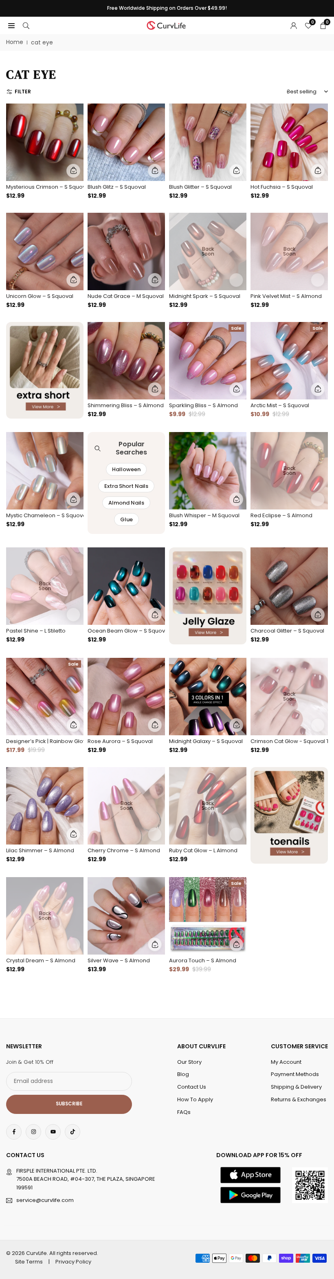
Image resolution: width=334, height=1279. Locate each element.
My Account (286, 1062)
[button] (11, 25)
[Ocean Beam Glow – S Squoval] (126, 586)
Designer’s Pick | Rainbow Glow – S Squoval (45, 741)
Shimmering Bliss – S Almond (126, 405)
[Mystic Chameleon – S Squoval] (45, 470)
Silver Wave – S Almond (119, 960)
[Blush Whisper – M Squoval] (207, 470)
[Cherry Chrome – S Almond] (126, 806)
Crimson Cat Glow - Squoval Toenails (289, 741)
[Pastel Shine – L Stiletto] (45, 586)
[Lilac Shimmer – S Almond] (45, 806)
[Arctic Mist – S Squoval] (289, 360)
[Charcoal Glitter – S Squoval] (289, 586)
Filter (23, 91)
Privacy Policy (73, 1262)
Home (14, 42)
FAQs (184, 1112)
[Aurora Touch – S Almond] (207, 916)
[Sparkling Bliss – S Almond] (207, 360)
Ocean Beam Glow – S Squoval (126, 630)
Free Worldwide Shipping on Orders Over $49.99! (167, 8)
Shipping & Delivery (296, 1087)
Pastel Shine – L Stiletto (36, 630)
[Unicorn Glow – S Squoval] (45, 251)
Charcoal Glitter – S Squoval (287, 630)
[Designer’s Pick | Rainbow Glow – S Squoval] (45, 696)
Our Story (189, 1062)
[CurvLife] (167, 24)
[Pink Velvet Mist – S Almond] (289, 251)
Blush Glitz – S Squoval (117, 186)
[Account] (293, 25)
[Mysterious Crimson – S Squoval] (45, 142)
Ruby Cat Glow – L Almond (203, 850)
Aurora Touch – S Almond (202, 960)
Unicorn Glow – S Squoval (39, 296)
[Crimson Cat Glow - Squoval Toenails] (289, 696)
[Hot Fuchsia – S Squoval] (289, 142)
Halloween (126, 469)
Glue (126, 519)
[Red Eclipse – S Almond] (289, 470)
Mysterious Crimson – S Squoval (45, 186)
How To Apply (195, 1099)
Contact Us (191, 1087)
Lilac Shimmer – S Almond (40, 850)
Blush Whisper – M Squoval (204, 515)
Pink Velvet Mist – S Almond (286, 296)
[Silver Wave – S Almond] (126, 916)
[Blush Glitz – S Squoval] (126, 142)
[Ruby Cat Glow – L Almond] (207, 806)
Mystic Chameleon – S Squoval (45, 515)
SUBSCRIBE (69, 1103)
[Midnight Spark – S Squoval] (207, 251)
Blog (183, 1074)
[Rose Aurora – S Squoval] (126, 696)
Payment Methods (295, 1074)
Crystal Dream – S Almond (40, 960)
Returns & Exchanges (298, 1099)
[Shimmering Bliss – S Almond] (126, 360)
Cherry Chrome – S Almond (124, 850)
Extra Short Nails (126, 486)
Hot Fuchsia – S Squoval (281, 186)
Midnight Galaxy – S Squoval (206, 741)
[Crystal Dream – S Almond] (45, 916)
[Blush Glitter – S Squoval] (207, 142)
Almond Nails (126, 503)
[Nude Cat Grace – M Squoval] (126, 251)
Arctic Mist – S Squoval (279, 405)
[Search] (26, 25)
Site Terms (29, 1262)
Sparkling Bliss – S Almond (203, 405)
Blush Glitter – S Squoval (200, 186)
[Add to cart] (73, 170)
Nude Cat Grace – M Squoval (126, 296)
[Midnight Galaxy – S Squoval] (207, 696)
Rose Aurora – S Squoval (120, 741)
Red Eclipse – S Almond (281, 515)
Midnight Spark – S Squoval (204, 296)
